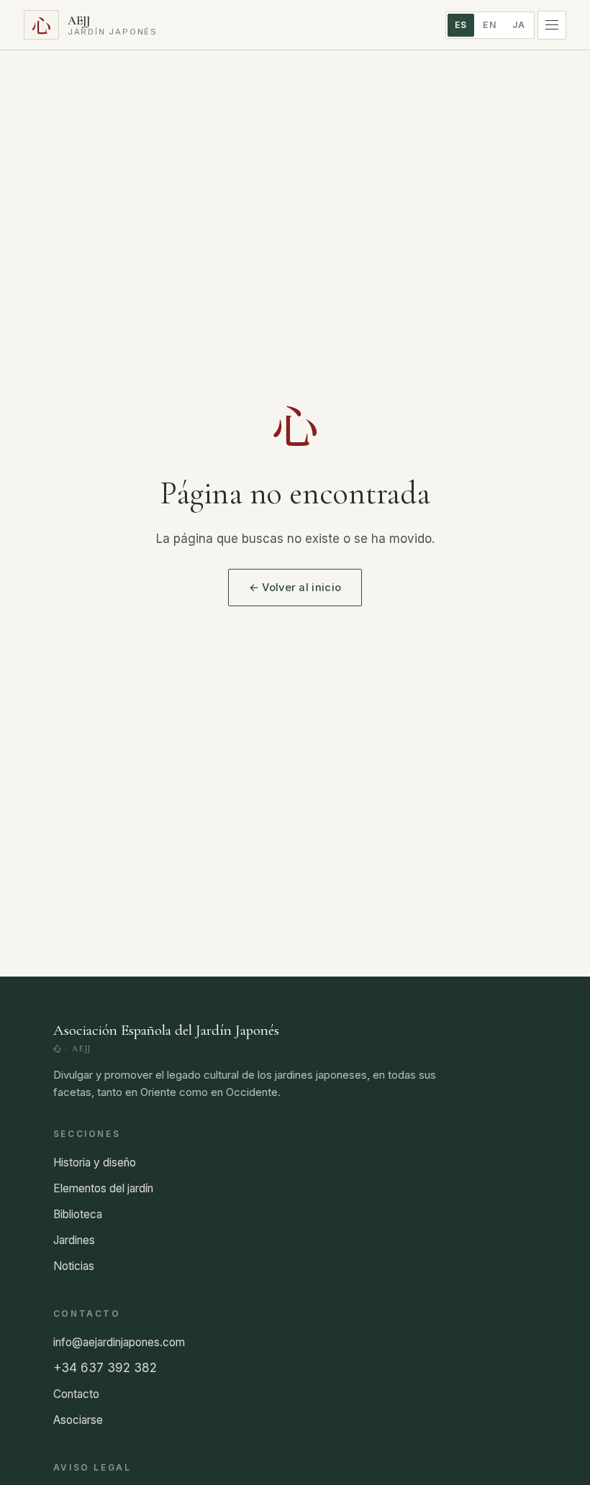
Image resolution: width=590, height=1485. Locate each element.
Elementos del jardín (103, 1188)
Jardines (74, 1240)
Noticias (73, 1266)
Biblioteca (77, 1214)
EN (489, 24)
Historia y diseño (94, 1162)
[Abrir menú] (551, 25)
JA (518, 24)
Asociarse (78, 1420)
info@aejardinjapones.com (119, 1342)
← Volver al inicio (295, 587)
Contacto (76, 1394)
